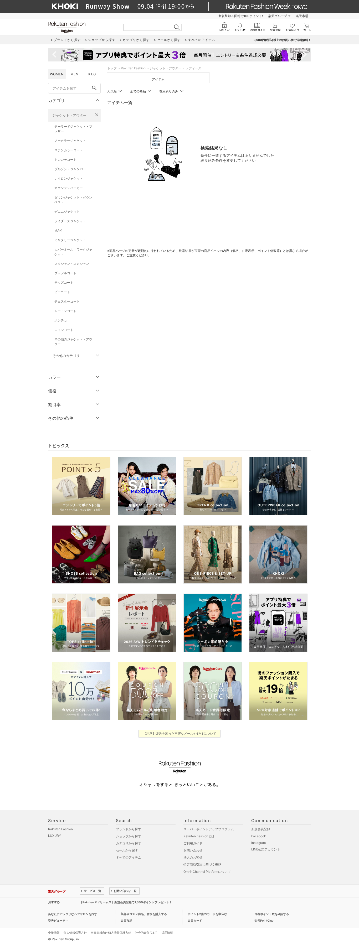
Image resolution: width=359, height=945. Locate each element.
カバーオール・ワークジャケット (73, 251)
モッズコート (63, 282)
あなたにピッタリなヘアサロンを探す (72, 914)
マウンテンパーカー (68, 188)
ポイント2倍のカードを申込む (207, 914)
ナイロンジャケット (68, 178)
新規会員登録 (260, 829)
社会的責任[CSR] (146, 932)
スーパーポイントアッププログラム (208, 829)
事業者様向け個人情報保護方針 (111, 932)
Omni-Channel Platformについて (207, 872)
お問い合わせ (192, 850)
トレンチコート (65, 160)
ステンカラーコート (68, 150)
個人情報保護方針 (75, 932)
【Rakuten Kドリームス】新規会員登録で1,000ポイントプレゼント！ (126, 902)
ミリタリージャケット (70, 240)
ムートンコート (65, 311)
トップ (112, 68)
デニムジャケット (67, 212)
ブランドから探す (128, 829)
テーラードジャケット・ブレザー (73, 128)
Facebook (258, 836)
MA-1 (58, 230)
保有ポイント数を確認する (271, 914)
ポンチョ (60, 320)
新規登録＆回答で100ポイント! (240, 16)
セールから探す (127, 850)
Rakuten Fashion (133, 68)
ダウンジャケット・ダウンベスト (73, 199)
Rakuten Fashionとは (198, 836)
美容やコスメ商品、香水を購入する (144, 914)
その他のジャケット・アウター (73, 341)
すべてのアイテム (128, 857)
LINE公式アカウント (265, 849)
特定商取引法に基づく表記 (202, 864)
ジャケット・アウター (69, 115)
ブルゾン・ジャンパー (70, 169)
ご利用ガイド (192, 843)
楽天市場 (302, 16)
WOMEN (57, 74)
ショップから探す (128, 836)
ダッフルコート (65, 273)
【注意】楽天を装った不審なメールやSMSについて (179, 733)
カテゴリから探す (128, 843)
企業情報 (54, 932)
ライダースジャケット (70, 221)
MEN (74, 74)
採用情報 (167, 932)
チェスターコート (67, 301)
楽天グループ (277, 16)
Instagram (258, 843)
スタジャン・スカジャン (71, 264)
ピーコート (62, 292)
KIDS (92, 74)
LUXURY (54, 836)
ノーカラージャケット (70, 141)
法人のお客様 (192, 857)
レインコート (63, 330)
